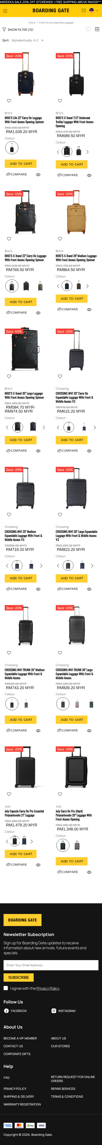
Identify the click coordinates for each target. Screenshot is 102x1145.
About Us (58, 1038)
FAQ (6, 1078)
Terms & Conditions (67, 1097)
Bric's (8, 113)
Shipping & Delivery (19, 1097)
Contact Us (13, 1046)
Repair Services (63, 1089)
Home (32, 22)
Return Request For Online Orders (73, 1079)
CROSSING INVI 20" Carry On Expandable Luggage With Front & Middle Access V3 (74, 397)
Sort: (5, 40)
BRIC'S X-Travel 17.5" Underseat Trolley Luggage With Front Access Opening (74, 122)
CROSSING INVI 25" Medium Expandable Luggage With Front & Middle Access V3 (23, 536)
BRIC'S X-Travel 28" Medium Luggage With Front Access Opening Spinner (76, 258)
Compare (19, 174)
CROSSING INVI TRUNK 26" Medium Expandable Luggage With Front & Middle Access (25, 674)
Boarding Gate (51, 10)
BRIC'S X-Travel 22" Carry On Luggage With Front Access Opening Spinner (25, 258)
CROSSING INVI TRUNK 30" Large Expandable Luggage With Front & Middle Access (74, 674)
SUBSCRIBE (18, 977)
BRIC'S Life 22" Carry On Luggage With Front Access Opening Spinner (24, 120)
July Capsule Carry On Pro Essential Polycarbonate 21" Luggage (24, 813)
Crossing (62, 389)
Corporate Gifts (17, 1054)
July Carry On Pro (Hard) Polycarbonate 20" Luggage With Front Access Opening (74, 815)
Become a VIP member (20, 1038)
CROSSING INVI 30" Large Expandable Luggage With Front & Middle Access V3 (76, 536)
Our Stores (60, 1046)
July (7, 806)
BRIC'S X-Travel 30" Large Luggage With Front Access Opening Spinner (24, 395)
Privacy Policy (48, 988)
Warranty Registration (22, 1104)
